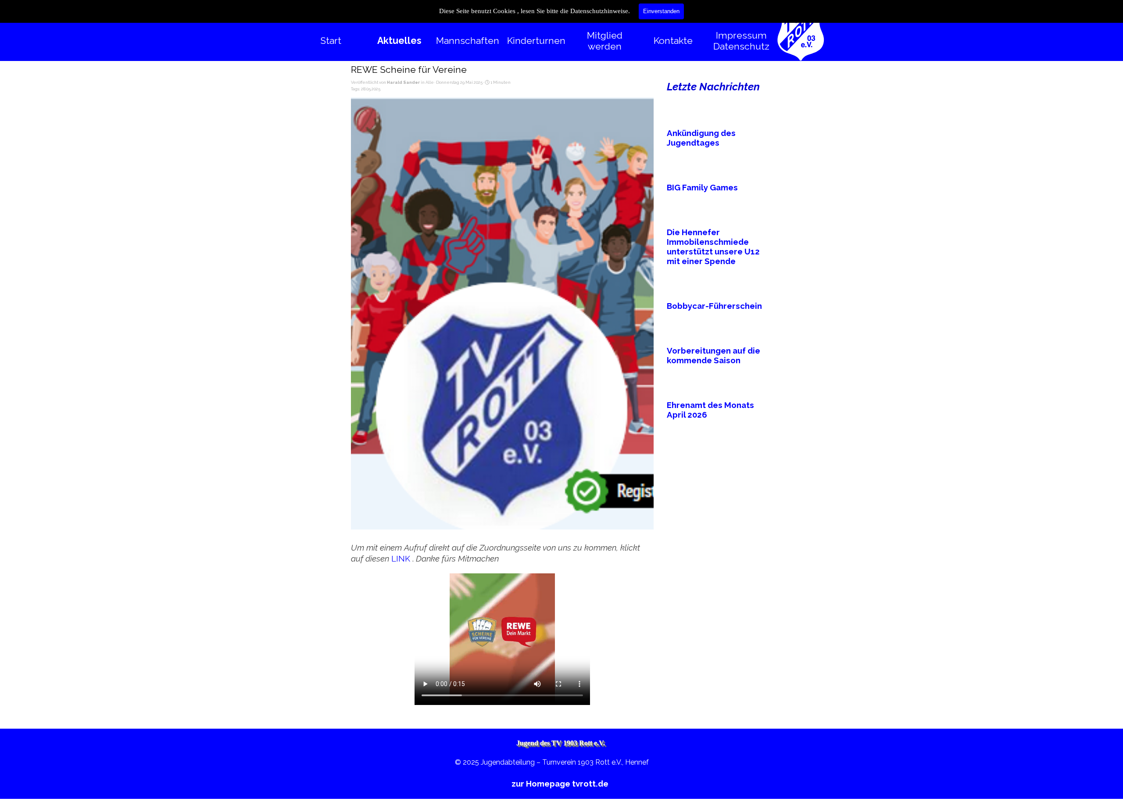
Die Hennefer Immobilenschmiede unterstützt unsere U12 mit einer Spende (713, 246)
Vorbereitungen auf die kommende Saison (713, 355)
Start (330, 40)
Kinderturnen (536, 40)
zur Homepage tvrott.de (559, 783)
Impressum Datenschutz (741, 41)
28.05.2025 (370, 88)
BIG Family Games (702, 187)
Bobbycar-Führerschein (714, 306)
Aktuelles (399, 40)
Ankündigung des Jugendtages (701, 137)
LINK (401, 558)
